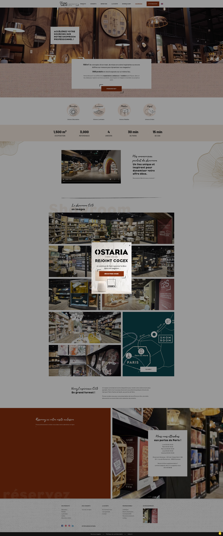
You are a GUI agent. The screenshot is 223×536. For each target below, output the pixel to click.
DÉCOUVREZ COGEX (111, 274)
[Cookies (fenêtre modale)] (220, 533)
